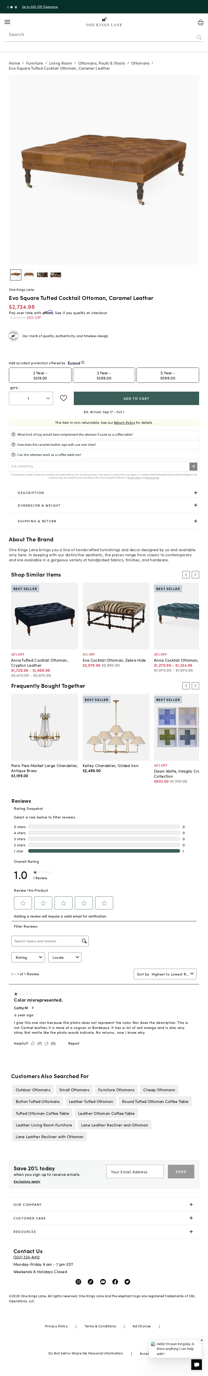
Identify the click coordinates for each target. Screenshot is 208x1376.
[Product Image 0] (15, 274)
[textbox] (31, 398)
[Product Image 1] (28, 274)
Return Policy (124, 422)
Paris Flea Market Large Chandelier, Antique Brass (44, 767)
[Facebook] (116, 1281)
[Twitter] (128, 1281)
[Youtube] (104, 1281)
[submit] (199, 37)
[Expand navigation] (11, 22)
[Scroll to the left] (185, 574)
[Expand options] (195, 492)
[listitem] (33, 1089)
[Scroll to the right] (195, 574)
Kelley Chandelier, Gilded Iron (110, 765)
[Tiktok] (92, 1281)
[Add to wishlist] (63, 398)
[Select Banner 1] (11, 7)
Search (16, 34)
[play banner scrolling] (16, 7)
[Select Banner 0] (8, 7)
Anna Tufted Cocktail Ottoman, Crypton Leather (39, 662)
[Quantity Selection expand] (48, 398)
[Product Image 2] (42, 274)
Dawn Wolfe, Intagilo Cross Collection (179, 773)
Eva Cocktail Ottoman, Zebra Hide (114, 660)
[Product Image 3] (55, 274)
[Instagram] (79, 1281)
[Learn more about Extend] (82, 362)
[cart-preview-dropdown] (200, 22)
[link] (104, 493)
